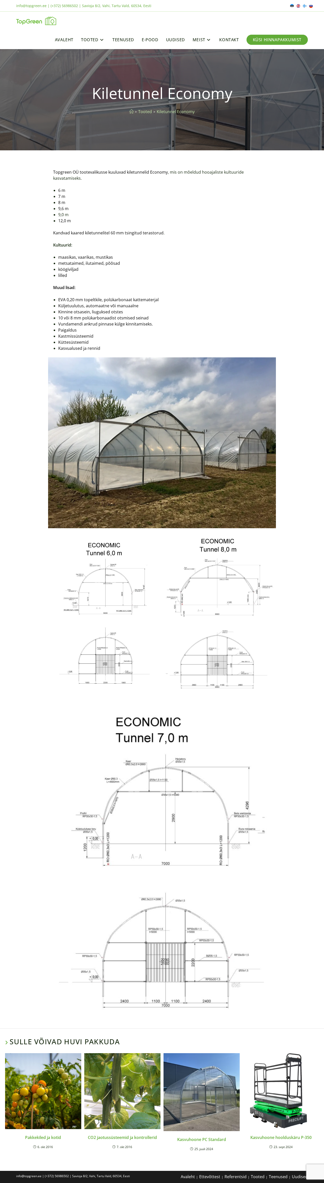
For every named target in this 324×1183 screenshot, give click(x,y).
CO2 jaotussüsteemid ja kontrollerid (122, 1137)
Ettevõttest (209, 1176)
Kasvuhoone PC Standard (201, 1139)
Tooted (258, 1176)
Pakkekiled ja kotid (43, 1137)
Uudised (300, 1176)
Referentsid (236, 1176)
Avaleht (188, 1176)
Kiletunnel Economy (176, 111)
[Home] (131, 111)
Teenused (278, 1176)
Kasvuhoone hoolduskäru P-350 (281, 1137)
